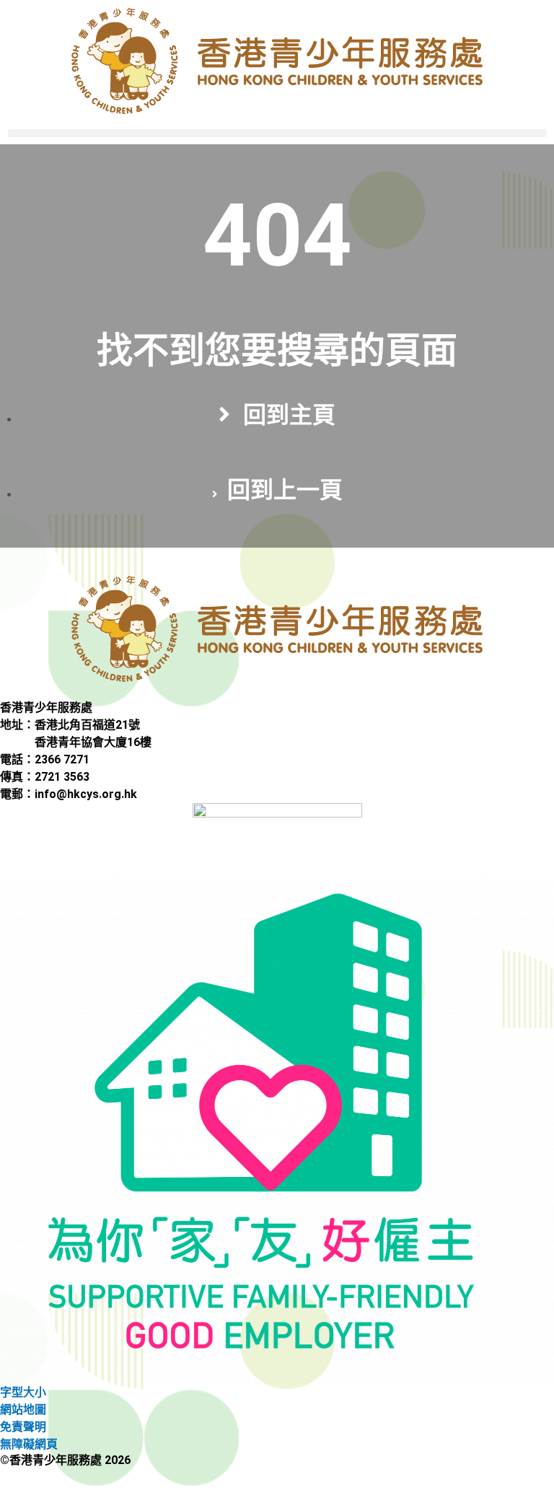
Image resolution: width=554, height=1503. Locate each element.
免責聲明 (23, 1427)
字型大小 (23, 1392)
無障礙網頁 (29, 1444)
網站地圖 (23, 1409)
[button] (277, 133)
